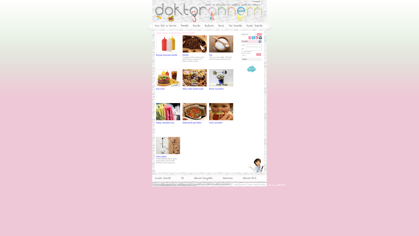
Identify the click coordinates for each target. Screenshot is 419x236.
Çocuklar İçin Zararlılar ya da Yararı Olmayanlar (181, 33)
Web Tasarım (273, 185)
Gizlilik (250, 184)
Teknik (221, 26)
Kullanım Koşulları (259, 184)
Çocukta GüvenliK (163, 178)
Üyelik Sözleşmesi (240, 184)
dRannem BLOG (249, 178)
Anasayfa (256, 1)
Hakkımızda (228, 178)
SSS (182, 178)
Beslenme (209, 26)
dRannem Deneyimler (203, 178)
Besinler (197, 26)
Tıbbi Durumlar (235, 26)
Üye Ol (244, 55)
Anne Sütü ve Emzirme (166, 26)
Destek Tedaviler (255, 26)
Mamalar (185, 26)
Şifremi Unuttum (246, 53)
